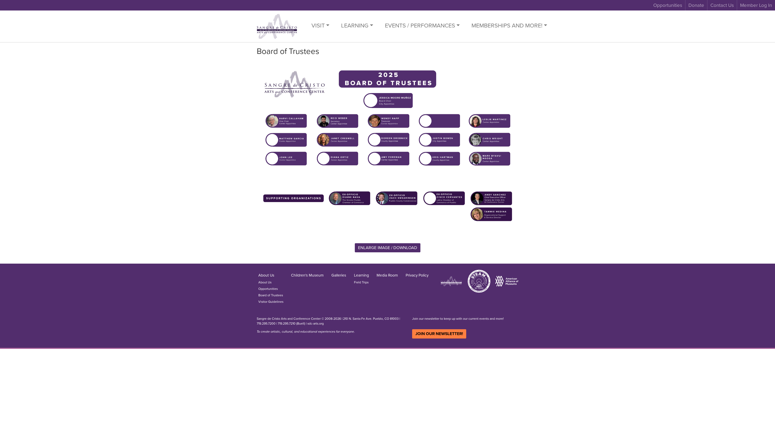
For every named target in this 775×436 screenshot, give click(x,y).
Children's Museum (307, 275)
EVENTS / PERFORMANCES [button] (420, 25)
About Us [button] (266, 275)
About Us (264, 282)
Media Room (387, 275)
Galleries (338, 275)
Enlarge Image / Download (387, 248)
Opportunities (667, 5)
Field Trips (361, 282)
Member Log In (756, 5)
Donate (696, 5)
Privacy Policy (417, 275)
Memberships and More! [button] (506, 25)
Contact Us (722, 5)
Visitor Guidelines (270, 301)
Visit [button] (318, 25)
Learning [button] (355, 25)
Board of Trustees (270, 295)
